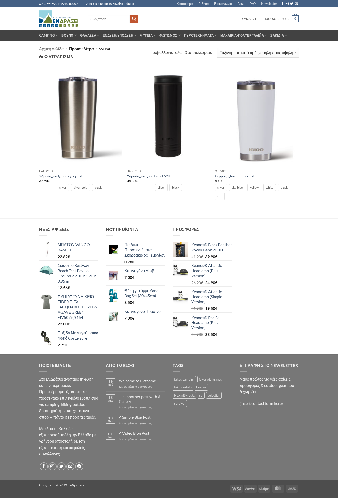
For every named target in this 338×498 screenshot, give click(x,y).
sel (201, 395)
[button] (249, 19)
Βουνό (67, 35)
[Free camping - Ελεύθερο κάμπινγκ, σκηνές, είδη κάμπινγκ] (59, 18)
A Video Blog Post (134, 433)
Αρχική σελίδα (51, 48)
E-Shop (203, 4)
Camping (47, 35)
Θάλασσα (88, 35)
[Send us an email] (296, 4)
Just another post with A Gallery (140, 399)
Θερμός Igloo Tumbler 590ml (237, 176)
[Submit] (134, 19)
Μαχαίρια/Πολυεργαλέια (242, 35)
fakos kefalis (183, 387)
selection (214, 395)
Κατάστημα (185, 4)
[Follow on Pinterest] (79, 466)
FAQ (252, 4)
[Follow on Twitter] (291, 4)
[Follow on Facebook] (282, 4)
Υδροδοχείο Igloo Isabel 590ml (150, 176)
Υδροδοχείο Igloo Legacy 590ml (63, 176)
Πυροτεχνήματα (199, 35)
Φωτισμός (168, 35)
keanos (201, 387)
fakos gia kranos (210, 379)
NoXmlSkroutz (184, 395)
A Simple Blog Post (135, 417)
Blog (241, 4)
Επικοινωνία (223, 4)
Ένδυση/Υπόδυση (118, 35)
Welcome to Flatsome (137, 380)
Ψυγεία (146, 35)
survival (179, 403)
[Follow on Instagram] (287, 4)
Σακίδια (277, 35)
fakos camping (184, 379)
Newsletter (269, 4)
